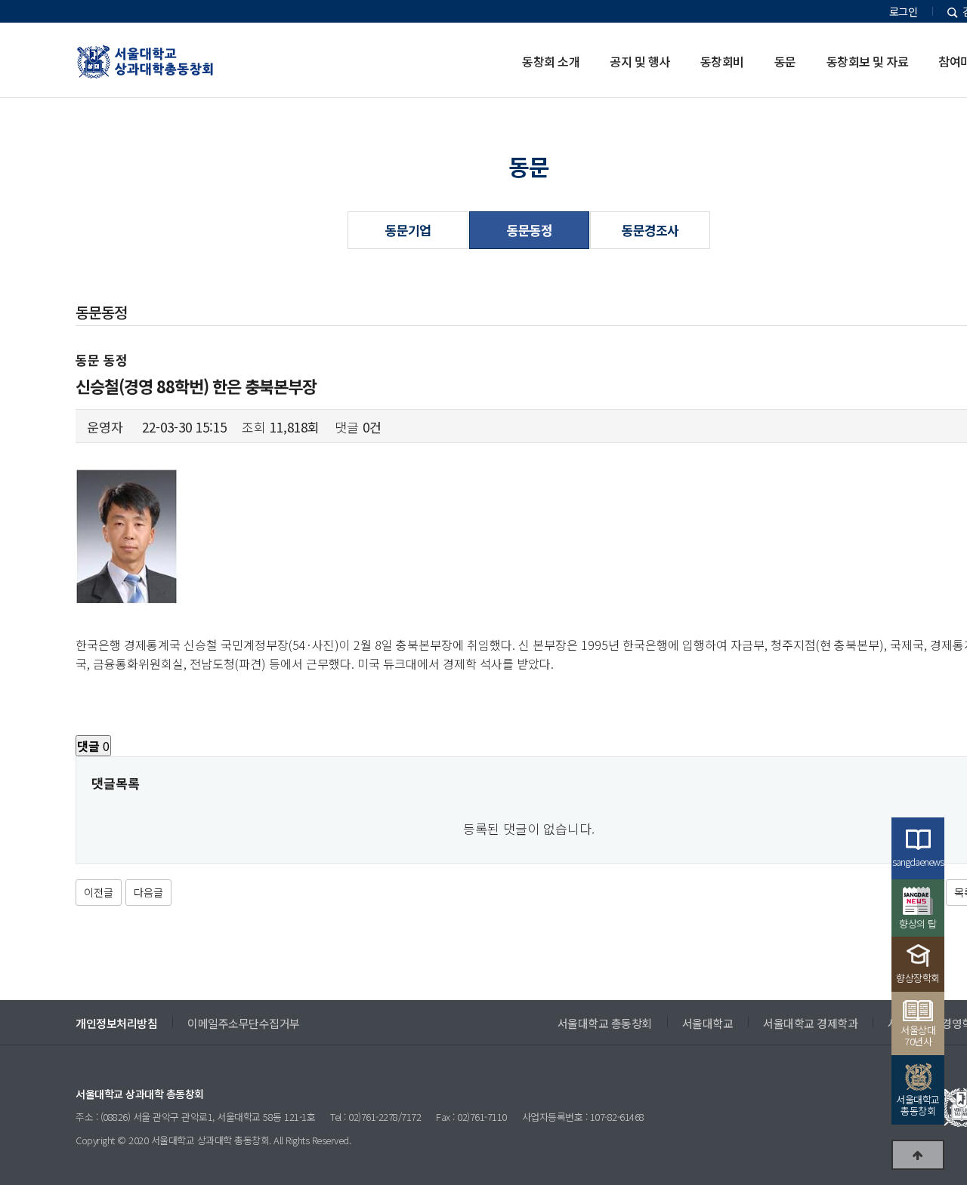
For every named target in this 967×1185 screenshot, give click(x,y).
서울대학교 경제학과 (810, 1023)
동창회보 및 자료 (867, 61)
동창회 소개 (550, 61)
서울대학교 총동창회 (605, 1023)
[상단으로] (917, 1155)
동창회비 (722, 61)
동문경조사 (650, 229)
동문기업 (408, 229)
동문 (785, 61)
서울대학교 (708, 1023)
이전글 (98, 892)
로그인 (903, 11)
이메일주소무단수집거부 (243, 1023)
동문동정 (529, 229)
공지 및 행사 (640, 61)
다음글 (148, 892)
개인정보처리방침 (116, 1023)
